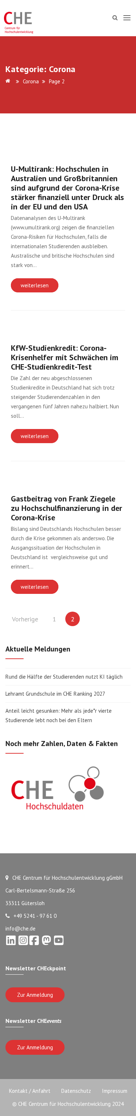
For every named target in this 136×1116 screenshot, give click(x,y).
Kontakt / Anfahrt (29, 1090)
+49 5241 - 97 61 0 (35, 915)
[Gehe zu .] (9, 81)
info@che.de (20, 928)
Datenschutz (76, 1090)
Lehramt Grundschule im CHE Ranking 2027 (55, 693)
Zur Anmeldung (35, 994)
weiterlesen (35, 285)
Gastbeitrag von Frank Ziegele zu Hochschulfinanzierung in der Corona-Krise (66, 508)
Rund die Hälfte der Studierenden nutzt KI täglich (64, 676)
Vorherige (25, 619)
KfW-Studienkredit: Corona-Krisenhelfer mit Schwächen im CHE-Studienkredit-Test (64, 357)
